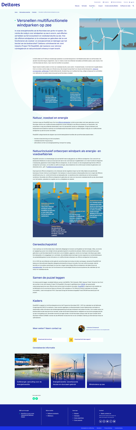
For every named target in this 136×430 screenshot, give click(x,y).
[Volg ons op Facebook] (110, 421)
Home (16, 12)
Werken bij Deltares (117, 2)
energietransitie (37, 267)
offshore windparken (64, 122)
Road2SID (81, 286)
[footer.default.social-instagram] (104, 421)
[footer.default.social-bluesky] (114, 421)
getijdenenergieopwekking (55, 167)
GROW (83, 284)
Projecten (34, 12)
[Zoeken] (133, 6)
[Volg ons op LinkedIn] (100, 421)
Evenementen (97, 2)
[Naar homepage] (11, 4)
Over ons (126, 2)
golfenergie (45, 71)
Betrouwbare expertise (24, 12)
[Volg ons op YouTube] (107, 421)
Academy (107, 2)
